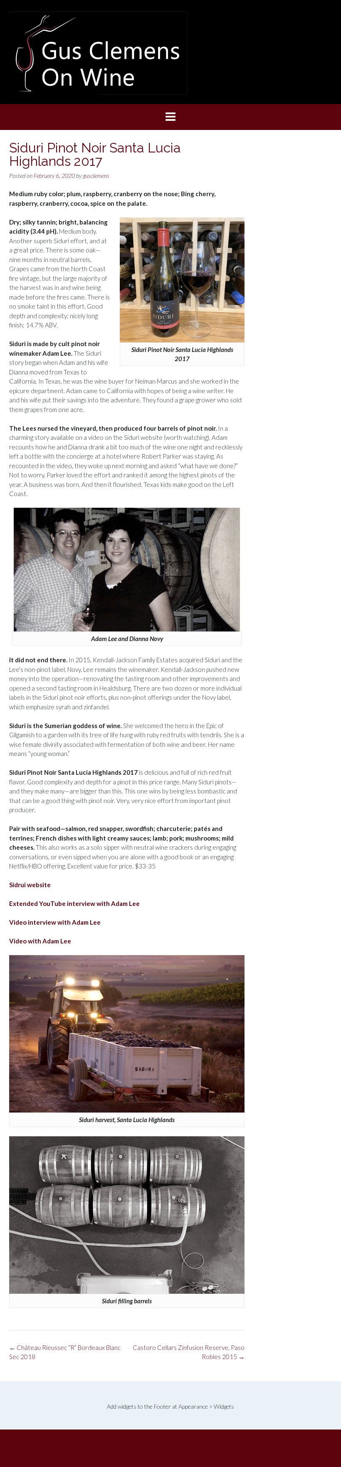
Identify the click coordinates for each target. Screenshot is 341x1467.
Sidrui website (30, 884)
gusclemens (96, 175)
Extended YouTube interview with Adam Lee (74, 903)
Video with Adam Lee (40, 941)
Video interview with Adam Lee (55, 922)
